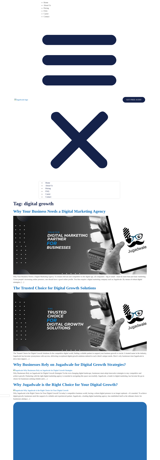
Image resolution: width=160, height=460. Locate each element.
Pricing (46, 8)
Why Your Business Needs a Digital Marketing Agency (59, 211)
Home (46, 3)
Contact (46, 17)
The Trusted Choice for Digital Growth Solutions (54, 288)
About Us (47, 5)
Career (46, 14)
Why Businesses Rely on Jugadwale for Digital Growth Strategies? (69, 364)
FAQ (45, 11)
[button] (79, 99)
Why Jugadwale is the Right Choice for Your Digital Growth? (65, 384)
